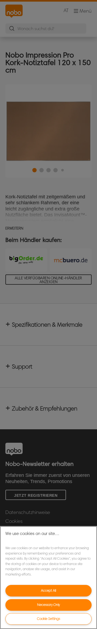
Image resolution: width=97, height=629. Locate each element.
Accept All (48, 590)
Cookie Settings (48, 619)
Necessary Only (48, 605)
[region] (48, 577)
